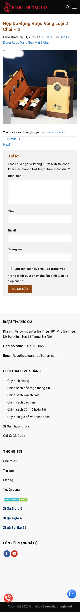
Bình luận (16, 176)
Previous (11, 139)
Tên (11, 211)
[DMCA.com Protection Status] (15, 499)
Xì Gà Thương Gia (16, 426)
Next (8, 144)
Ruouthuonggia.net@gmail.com (35, 356)
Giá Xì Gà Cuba (14, 436)
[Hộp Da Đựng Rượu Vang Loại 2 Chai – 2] (40, 87)
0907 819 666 (34, 346)
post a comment (55, 132)
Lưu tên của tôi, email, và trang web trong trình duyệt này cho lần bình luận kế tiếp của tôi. (38, 275)
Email (12, 230)
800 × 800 (48, 37)
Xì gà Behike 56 (14, 528)
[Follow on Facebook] (6, 553)
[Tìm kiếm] (67, 7)
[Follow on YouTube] (14, 553)
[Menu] (74, 7)
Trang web (16, 249)
